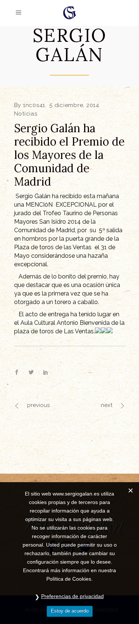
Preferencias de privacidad (72, 596)
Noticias (25, 113)
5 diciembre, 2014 (74, 105)
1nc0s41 (34, 105)
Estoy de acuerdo (70, 611)
